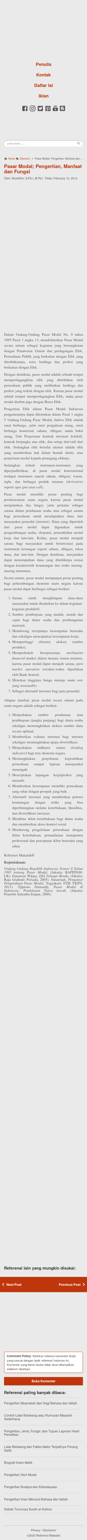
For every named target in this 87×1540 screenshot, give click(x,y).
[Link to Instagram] (32, 110)
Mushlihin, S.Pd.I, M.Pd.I (27, 178)
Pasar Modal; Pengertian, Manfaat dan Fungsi (43, 169)
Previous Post (70, 1284)
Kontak (43, 74)
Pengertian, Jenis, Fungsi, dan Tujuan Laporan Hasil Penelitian (41, 1433)
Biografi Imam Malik (18, 1462)
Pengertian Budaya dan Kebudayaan (30, 1486)
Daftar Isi (43, 85)
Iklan (44, 95)
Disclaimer (49, 1530)
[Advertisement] (43, 209)
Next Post (13, 1284)
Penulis (43, 64)
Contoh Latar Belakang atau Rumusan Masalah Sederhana (38, 1417)
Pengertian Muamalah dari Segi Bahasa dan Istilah (40, 1403)
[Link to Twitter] (40, 110)
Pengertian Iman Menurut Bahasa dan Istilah (36, 1499)
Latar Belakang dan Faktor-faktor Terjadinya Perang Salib (41, 1448)
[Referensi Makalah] (43, 29)
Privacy (35, 1530)
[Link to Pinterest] (48, 110)
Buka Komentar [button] (43, 1381)
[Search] (78, 143)
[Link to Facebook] (24, 110)
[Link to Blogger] (62, 110)
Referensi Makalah (48, 1535)
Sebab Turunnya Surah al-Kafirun (28, 1509)
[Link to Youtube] (55, 110)
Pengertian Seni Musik (20, 1474)
